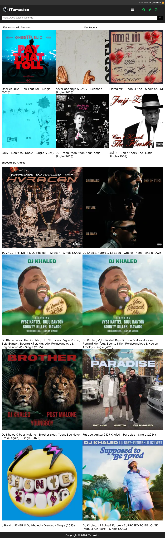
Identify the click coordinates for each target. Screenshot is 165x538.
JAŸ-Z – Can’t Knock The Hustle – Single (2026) (132, 154)
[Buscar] (160, 18)
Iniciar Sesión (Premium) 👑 (151, 2)
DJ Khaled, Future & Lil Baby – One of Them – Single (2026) (122, 253)
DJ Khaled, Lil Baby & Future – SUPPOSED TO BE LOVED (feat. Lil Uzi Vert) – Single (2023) (120, 527)
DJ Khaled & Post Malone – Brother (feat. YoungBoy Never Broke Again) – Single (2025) (41, 436)
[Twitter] (150, 9)
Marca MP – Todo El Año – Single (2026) (136, 89)
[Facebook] (143, 9)
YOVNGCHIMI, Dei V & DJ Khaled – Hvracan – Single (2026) (41, 253)
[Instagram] (156, 9)
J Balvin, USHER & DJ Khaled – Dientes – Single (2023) (38, 525)
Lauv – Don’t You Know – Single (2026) (28, 153)
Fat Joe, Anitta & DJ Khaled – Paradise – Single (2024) (119, 434)
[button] (132, 9)
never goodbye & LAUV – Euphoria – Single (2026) (80, 90)
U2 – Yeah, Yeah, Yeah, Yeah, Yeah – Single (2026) (79, 154)
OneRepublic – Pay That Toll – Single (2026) (26, 90)
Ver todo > (90, 27)
